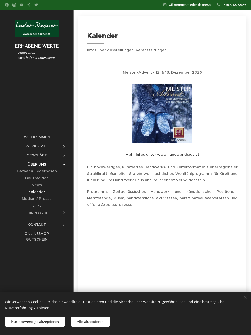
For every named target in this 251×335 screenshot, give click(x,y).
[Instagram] (14, 5)
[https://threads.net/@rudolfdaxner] (29, 5)
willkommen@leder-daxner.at (190, 4)
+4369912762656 (234, 4)
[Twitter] (36, 5)
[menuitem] (36, 137)
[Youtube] (21, 5)
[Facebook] (7, 5)
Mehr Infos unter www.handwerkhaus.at (162, 154)
